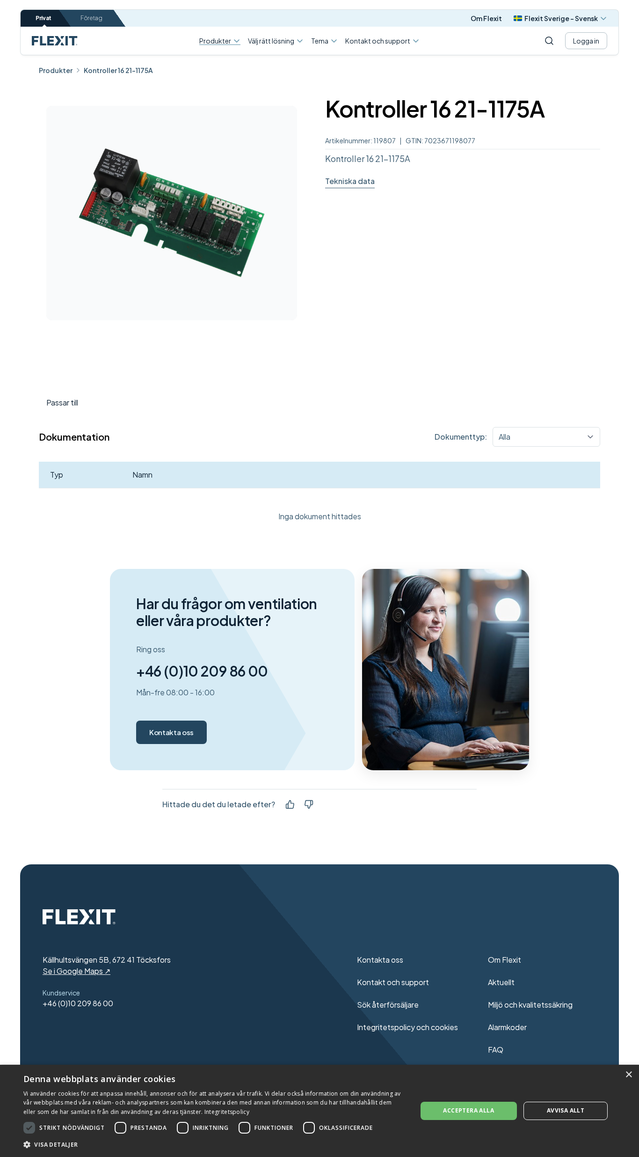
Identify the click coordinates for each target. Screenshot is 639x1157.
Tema (319, 40)
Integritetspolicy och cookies (407, 1027)
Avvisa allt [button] (565, 1110)
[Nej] (308, 804)
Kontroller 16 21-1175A (118, 70)
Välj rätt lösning (271, 40)
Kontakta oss (171, 732)
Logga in (586, 41)
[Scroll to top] (55, 40)
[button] (214, 1144)
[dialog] (319, 1111)
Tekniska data (350, 181)
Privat (43, 18)
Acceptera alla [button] (468, 1110)
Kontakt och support (377, 40)
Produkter (215, 41)
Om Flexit (486, 18)
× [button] (628, 1074)
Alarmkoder (507, 1027)
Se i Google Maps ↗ (76, 971)
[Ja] (290, 804)
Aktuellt (501, 982)
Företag (91, 18)
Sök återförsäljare (388, 1005)
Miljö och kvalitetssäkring (530, 1005)
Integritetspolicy (226, 1112)
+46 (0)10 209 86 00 (202, 671)
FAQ (495, 1049)
